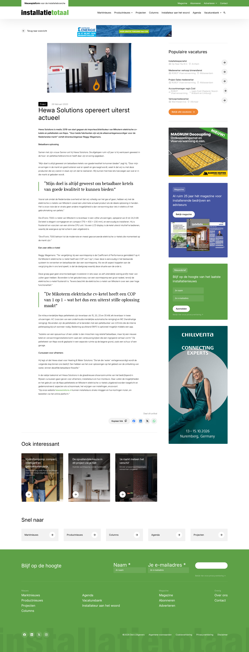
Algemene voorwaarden (160, 634)
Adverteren (167, 605)
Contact (224, 3)
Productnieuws (122, 12)
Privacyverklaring (204, 634)
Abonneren (195, 3)
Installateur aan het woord (176, 12)
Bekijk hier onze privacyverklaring (187, 314)
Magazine (182, 3)
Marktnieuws (104, 12)
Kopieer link (117, 421)
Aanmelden (181, 308)
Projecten (141, 12)
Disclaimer (222, 634)
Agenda (197, 12)
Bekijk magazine (184, 214)
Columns (153, 12)
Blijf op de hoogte (41, 565)
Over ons (221, 595)
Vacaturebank (211, 12)
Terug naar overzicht (37, 31)
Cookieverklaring (184, 634)
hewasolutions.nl (63, 390)
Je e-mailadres (167, 565)
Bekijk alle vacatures (181, 112)
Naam (122, 565)
